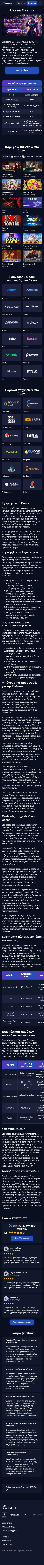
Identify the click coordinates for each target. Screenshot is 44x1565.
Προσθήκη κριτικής (22, 1238)
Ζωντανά (17, 156)
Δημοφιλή (6, 156)
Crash (27, 156)
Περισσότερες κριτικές (22, 1322)
